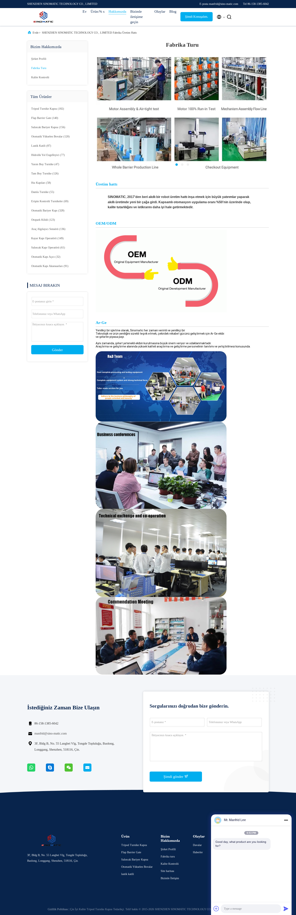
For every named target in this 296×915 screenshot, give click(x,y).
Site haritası (167, 871)
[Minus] (286, 820)
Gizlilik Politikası (58, 909)
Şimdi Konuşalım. (196, 16)
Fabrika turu (38, 68)
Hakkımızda (117, 11)
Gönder (57, 350)
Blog (172, 11)
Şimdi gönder (174, 777)
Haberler (198, 852)
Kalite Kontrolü (40, 77)
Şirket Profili (38, 58)
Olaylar (159, 11)
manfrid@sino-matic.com (50, 733)
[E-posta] (92, 770)
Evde (35, 32)
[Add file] (216, 908)
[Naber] (36, 770)
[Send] (286, 908)
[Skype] (55, 770)
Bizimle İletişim (170, 878)
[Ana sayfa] (43, 17)
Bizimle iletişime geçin (136, 16)
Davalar (197, 845)
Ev (85, 11)
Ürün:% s (98, 11)
